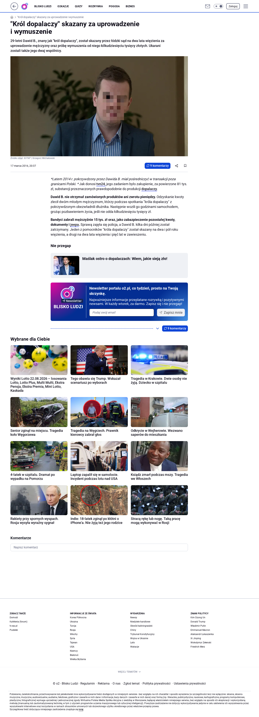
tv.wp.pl (13, 626)
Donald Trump (198, 621)
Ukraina (74, 621)
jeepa (74, 225)
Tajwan (73, 642)
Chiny (133, 630)
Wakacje (134, 646)
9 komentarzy (159, 165)
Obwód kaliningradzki (141, 626)
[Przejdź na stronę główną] (14, 9)
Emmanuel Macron (200, 630)
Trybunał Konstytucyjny (142, 634)
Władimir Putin (198, 626)
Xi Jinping (196, 638)
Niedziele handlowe (140, 621)
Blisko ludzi (42, 6)
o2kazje (63, 6)
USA (72, 646)
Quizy (78, 6)
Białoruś (74, 655)
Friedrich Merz (198, 646)
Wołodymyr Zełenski (201, 642)
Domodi (14, 617)
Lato (132, 642)
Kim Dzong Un (198, 617)
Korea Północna (78, 617)
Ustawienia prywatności (189, 683)
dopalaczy (149, 189)
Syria (72, 638)
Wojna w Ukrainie (139, 638)
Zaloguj (233, 6)
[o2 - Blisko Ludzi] (27, 6)
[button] (218, 6)
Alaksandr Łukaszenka (202, 634)
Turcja (73, 626)
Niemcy (74, 651)
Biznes (130, 6)
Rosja (73, 630)
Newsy (133, 617)
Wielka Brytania (78, 659)
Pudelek (14, 630)
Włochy (74, 634)
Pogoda (114, 6)
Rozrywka (96, 6)
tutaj (81, 709)
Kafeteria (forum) (18, 621)
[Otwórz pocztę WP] (208, 6)
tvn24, (101, 184)
